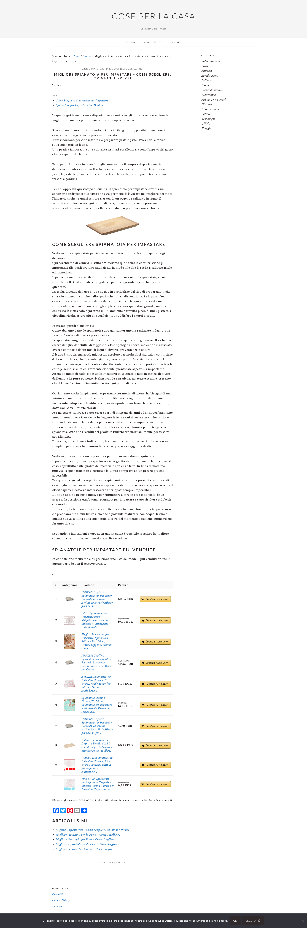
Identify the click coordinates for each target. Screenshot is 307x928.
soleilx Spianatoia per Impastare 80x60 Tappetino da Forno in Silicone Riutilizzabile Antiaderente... (95, 620)
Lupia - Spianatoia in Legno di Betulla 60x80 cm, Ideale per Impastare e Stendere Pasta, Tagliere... (97, 745)
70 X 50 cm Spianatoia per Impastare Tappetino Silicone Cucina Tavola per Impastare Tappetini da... (98, 784)
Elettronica (208, 94)
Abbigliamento (210, 61)
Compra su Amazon (157, 599)
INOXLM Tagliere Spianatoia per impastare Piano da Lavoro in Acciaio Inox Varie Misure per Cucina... (97, 599)
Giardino (207, 104)
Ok (235, 920)
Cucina (121, 862)
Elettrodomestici (211, 90)
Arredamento (209, 75)
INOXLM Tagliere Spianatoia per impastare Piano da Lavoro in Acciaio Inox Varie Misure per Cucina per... (97, 726)
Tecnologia (208, 118)
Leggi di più (253, 920)
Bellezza (206, 80)
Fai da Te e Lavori (213, 99)
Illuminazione (210, 109)
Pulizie (206, 114)
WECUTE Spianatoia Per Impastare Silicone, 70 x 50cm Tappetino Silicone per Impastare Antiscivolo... (97, 764)
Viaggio (206, 128)
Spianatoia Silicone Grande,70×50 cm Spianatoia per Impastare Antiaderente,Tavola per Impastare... (97, 704)
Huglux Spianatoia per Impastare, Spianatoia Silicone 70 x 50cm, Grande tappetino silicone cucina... (97, 641)
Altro (204, 66)
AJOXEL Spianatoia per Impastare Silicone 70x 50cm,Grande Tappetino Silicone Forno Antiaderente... (96, 683)
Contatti (57, 894)
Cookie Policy (61, 900)
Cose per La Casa (153, 16)
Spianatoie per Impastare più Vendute (80, 105)
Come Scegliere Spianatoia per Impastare (82, 100)
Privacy (57, 906)
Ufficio (205, 123)
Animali (206, 70)
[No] (302, 920)
